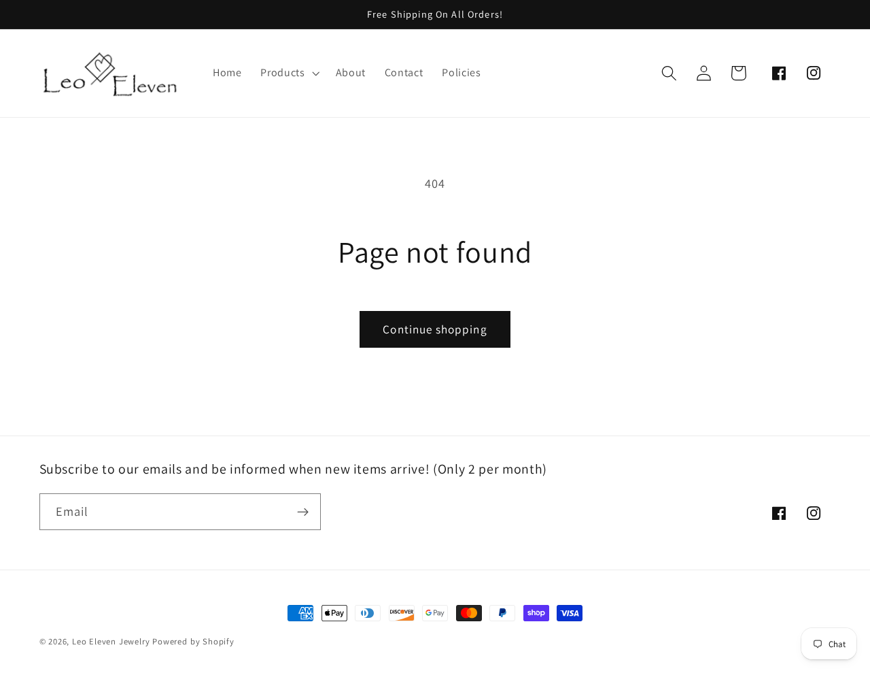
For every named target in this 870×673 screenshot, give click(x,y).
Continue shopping (435, 329)
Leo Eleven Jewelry (111, 641)
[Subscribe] (302, 511)
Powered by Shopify (193, 641)
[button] (288, 72)
